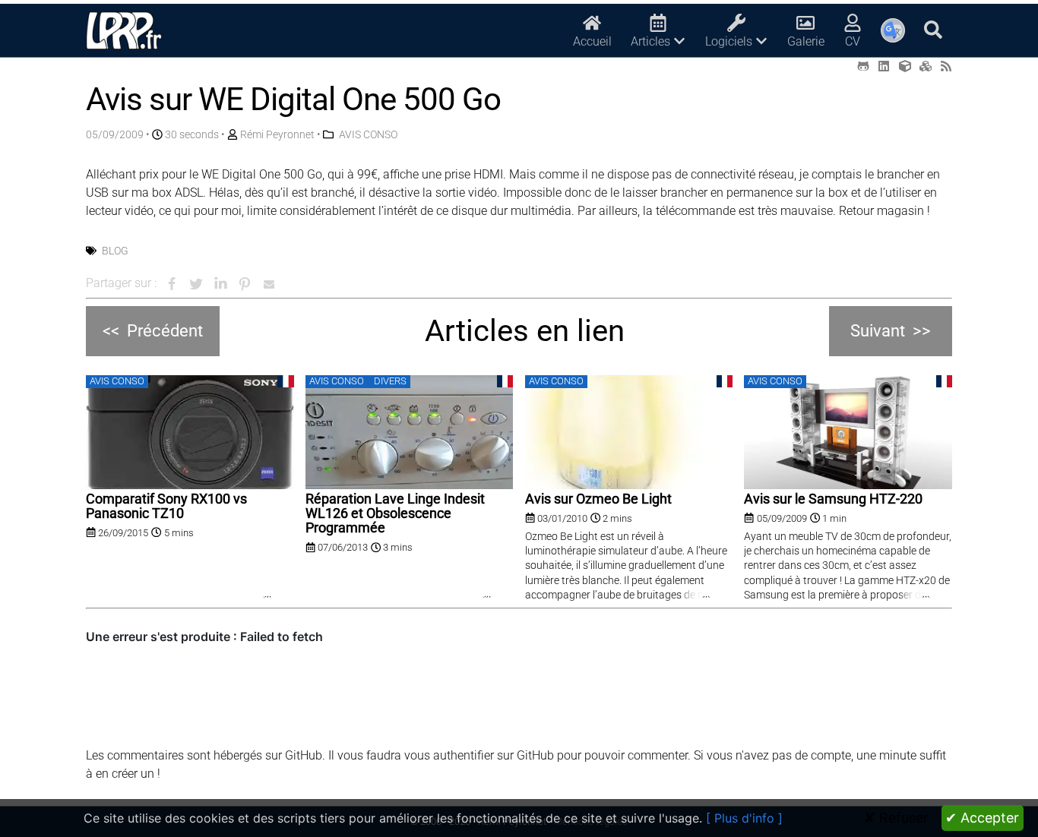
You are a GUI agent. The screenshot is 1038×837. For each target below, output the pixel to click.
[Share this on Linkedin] (220, 284)
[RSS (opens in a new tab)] (946, 66)
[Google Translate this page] (893, 30)
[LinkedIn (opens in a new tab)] (884, 66)
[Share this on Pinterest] (245, 284)
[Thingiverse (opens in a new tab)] (905, 66)
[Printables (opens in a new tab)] (925, 66)
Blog (115, 251)
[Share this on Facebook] (172, 284)
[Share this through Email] (269, 284)
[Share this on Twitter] (196, 284)
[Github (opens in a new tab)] (863, 66)
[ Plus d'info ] (744, 818)
